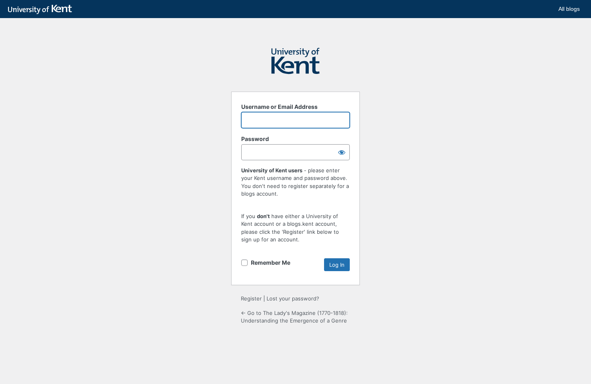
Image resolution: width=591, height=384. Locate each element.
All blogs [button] (569, 9)
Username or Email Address (279, 106)
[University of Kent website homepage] (42, 9)
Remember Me (270, 262)
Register (251, 298)
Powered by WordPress (295, 65)
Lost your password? (293, 298)
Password (255, 138)
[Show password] (342, 152)
